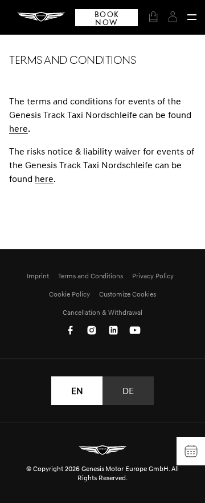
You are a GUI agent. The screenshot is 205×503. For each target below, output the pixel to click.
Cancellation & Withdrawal (102, 312)
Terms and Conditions (91, 275)
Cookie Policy (69, 294)
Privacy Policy (153, 275)
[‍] (191, 17)
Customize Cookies (128, 294)
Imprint (38, 275)
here (18, 128)
